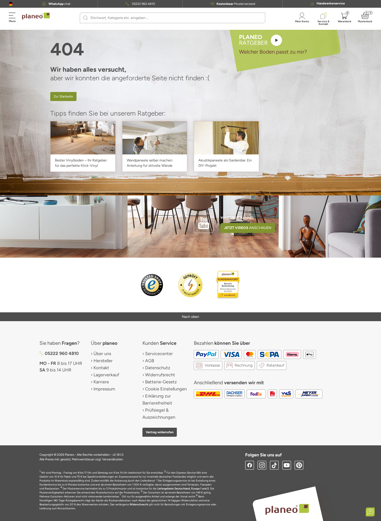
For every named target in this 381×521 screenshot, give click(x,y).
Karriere (101, 381)
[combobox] (175, 17)
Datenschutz (157, 367)
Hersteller (103, 360)
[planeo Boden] (287, 509)
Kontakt (101, 367)
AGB (149, 360)
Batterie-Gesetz (161, 381)
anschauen (247, 228)
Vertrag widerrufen (160, 432)
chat (59, 4)
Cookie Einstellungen (166, 389)
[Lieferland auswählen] (11, 4)
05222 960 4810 (143, 4)
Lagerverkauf (106, 374)
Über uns (102, 353)
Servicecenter (159, 353)
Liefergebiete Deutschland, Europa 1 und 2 (183, 488)
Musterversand (236, 4)
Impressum (104, 389)
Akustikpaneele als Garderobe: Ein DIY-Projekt (225, 163)
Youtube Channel (237, 218)
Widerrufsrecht (160, 374)
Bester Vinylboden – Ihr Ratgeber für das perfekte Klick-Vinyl (81, 163)
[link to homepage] (36, 16)
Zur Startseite (63, 96)
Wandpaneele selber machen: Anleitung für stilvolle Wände (150, 163)
